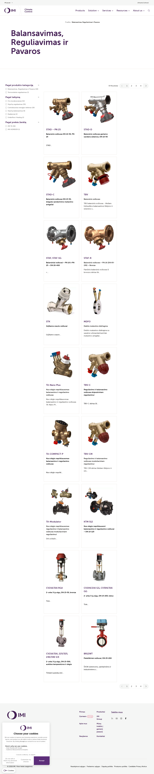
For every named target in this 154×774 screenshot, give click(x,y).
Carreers (82, 716)
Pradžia (67, 22)
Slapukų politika (107, 766)
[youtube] (117, 718)
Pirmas (82, 712)
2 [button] (131, 86)
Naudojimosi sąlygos (78, 766)
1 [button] (126, 86)
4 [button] (140, 86)
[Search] (149, 10)
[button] (122, 85)
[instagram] (121, 718)
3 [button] (136, 86)
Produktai (101, 712)
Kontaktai (101, 736)
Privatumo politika (120, 766)
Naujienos (83, 736)
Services (106, 10)
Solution (92, 10)
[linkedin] (112, 718)
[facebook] (126, 718)
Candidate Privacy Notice (138, 766)
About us (137, 10)
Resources (122, 10)
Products (80, 10)
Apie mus (83, 723)
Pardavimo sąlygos (93, 766)
